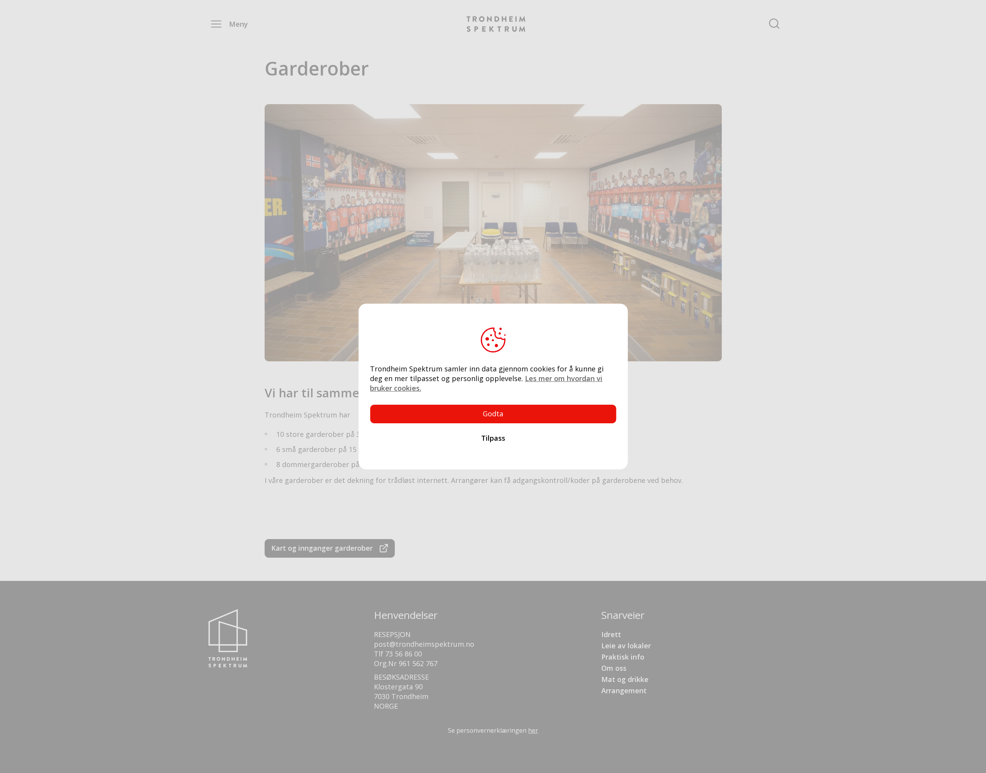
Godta (493, 413)
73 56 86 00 (403, 653)
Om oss (613, 668)
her (533, 730)
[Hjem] (495, 24)
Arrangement (624, 690)
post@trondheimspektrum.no (424, 644)
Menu (216, 24)
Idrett (611, 634)
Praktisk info (622, 656)
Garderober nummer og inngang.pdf (330, 548)
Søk (774, 24)
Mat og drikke (625, 679)
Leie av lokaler (626, 645)
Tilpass (493, 438)
